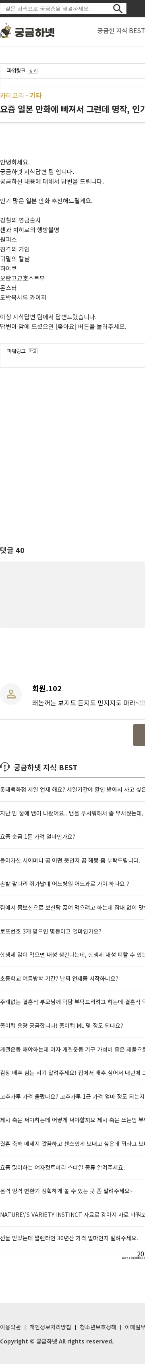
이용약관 (10, 1327)
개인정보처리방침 (50, 1327)
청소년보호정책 (98, 1327)
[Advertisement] (72, 449)
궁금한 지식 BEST (121, 30)
